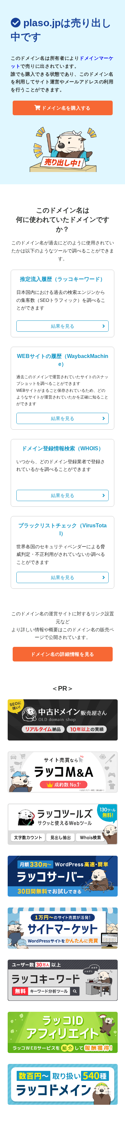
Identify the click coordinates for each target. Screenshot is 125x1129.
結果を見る (62, 326)
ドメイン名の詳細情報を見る (62, 654)
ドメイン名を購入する (66, 108)
